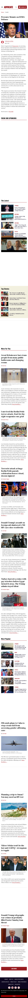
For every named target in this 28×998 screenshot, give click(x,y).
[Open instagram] (19, 987)
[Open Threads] (15, 987)
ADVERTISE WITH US (5, 982)
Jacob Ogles (4, 530)
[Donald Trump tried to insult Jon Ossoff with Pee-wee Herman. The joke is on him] (7, 689)
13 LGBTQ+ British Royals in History (16, 314)
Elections (17, 661)
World (6, 12)
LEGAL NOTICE (17, 984)
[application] (14, 245)
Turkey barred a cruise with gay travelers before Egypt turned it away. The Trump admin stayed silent (13, 583)
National (17, 214)
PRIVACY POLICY (13, 982)
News (16, 652)
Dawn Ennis (4, 365)
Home (2, 12)
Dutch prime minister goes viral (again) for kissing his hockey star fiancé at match (21, 674)
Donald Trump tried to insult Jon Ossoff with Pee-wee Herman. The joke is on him (21, 691)
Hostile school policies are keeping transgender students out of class (21, 683)
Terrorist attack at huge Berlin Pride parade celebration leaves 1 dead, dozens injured (12, 472)
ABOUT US (11, 979)
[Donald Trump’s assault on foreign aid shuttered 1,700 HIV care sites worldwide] (14, 540)
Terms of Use (3, 992)
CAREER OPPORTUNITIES (19, 979)
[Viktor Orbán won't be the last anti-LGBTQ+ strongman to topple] (14, 863)
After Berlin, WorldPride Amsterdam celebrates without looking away (17, 310)
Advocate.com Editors (9, 41)
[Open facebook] (9, 987)
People (16, 670)
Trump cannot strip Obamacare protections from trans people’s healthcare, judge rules (21, 219)
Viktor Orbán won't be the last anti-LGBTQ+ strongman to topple (14, 848)
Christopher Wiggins (5, 479)
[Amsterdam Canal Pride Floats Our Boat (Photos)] (4, 298)
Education (17, 678)
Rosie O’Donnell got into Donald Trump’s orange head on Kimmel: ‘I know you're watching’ (21, 210)
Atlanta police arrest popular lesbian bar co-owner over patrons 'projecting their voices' (20, 657)
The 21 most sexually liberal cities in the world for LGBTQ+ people (17, 294)
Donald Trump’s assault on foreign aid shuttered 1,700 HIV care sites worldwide (13, 525)
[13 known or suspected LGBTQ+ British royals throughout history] (4, 314)
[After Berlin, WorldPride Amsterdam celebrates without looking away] (4, 309)
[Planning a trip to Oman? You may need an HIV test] (14, 810)
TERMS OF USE (10, 984)
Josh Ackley (4, 853)
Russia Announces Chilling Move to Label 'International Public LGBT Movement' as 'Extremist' (17, 304)
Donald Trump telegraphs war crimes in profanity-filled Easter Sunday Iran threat (12, 919)
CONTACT (6, 979)
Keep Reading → (16, 404)
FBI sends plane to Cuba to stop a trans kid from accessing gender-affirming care (13, 727)
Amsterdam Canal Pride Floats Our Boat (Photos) (17, 298)
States (16, 231)
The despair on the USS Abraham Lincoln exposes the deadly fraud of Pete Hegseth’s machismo (20, 648)
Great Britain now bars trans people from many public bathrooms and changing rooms (14, 359)
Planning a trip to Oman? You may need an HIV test (12, 795)
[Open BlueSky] (12, 987)
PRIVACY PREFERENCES (22, 982)
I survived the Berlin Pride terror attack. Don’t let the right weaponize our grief (13, 414)
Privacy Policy (22, 990)
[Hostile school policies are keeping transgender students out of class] (7, 681)
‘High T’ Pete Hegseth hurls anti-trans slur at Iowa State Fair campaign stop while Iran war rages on (20, 228)
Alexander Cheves (5, 419)
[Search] (16, 7)
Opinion (16, 205)
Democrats (15, 46)
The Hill (11, 111)
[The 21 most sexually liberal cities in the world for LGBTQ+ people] (4, 293)
